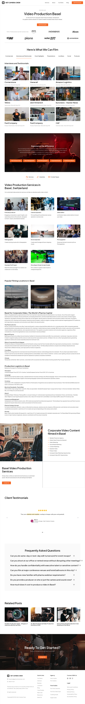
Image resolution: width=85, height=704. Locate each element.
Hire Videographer (29, 160)
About (53, 2)
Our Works (60, 2)
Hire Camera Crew (16, 160)
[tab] (9, 56)
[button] (42, 556)
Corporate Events (55, 160)
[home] (11, 2)
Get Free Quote (77, 2)
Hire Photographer (42, 160)
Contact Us (6, 483)
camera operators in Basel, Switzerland (44, 150)
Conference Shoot (69, 160)
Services (47, 2)
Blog (67, 2)
